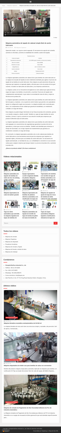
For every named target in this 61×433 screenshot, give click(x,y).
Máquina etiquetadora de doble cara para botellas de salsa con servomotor (27, 365)
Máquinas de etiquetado (11, 241)
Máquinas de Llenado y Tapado (13, 246)
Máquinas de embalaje (11, 251)
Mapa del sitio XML (53, 431)
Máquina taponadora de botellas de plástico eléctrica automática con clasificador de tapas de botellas (30, 197)
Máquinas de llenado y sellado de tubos (15, 249)
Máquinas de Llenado (11, 236)
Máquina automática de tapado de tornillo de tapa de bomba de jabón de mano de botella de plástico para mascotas (30, 216)
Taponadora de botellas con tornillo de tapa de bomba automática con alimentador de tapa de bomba (48, 178)
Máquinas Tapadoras (21, 47)
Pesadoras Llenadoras (11, 244)
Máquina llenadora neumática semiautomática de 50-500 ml (23, 323)
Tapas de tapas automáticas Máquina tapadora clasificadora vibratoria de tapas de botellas (48, 216)
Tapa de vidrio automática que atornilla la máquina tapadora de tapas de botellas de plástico (11, 216)
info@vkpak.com (20, 275)
